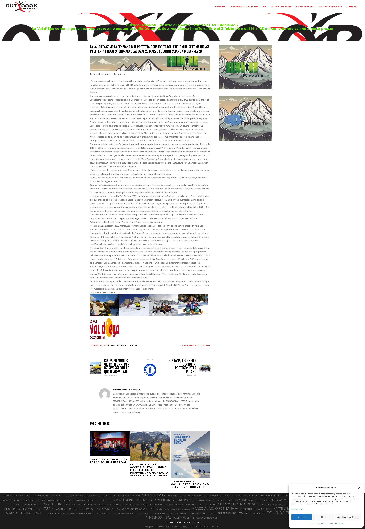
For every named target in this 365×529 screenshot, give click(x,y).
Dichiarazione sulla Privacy (332, 523)
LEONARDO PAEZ (122, 509)
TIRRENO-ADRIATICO (255, 513)
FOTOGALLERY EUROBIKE (80, 504)
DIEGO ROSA (213, 500)
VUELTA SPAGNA (193, 517)
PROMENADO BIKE (100, 514)
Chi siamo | (170, 522)
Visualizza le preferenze (348, 517)
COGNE (18, 500)
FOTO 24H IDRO (50, 504)
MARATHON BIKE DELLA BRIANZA (177, 509)
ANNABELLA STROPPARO (126, 496)
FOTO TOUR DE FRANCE (106, 505)
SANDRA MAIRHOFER (156, 514)
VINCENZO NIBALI (159, 517)
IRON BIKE (37, 509)
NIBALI (37, 513)
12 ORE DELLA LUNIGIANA (13, 496)
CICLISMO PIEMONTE (286, 495)
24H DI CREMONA (40, 496)
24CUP (28, 495)
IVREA (46, 508)
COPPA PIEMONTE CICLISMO (130, 500)
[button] (359, 487)
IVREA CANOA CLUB (62, 509)
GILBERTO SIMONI (192, 505)
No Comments (191, 346)
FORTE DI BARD (29, 505)
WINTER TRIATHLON (211, 518)
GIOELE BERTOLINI (208, 505)
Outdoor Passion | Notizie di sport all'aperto (166, 25)
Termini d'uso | (180, 522)
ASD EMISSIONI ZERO (157, 495)
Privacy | (190, 522)
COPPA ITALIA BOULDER (86, 500)
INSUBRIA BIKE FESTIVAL (18, 508)
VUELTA (177, 517)
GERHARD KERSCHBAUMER (154, 505)
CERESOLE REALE (246, 496)
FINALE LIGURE (15, 505)
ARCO (138, 496)
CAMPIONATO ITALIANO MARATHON (224, 496)
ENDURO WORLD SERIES (257, 500)
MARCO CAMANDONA (245, 509)
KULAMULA (77, 509)
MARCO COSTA (264, 509)
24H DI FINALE (54, 496)
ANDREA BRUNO (109, 496)
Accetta (301, 517)
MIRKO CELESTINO (19, 513)
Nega (323, 517)
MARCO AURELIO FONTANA (213, 508)
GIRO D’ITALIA (248, 504)
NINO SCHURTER (49, 513)
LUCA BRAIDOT (155, 508)
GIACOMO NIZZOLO (175, 505)
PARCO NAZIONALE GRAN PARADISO (75, 513)
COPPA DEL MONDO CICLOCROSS (61, 500)
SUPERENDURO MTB (230, 513)
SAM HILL (142, 514)
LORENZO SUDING (137, 509)
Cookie (196, 522)
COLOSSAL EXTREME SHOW (34, 500)
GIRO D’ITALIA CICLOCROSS (271, 505)
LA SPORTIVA (88, 509)
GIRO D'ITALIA (227, 504)
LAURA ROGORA (105, 508)
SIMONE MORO (173, 514)
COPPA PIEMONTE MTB (167, 500)
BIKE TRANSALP (192, 496)
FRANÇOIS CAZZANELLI (129, 504)
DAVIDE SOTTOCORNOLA (197, 500)
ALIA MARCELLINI (95, 496)
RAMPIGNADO (131, 514)
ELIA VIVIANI (238, 500)
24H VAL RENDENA (68, 496)
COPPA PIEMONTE (104, 500)
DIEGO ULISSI (225, 500)
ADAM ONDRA (82, 496)
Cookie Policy (314, 523)
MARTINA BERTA (284, 508)
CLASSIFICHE (7, 500)
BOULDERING (204, 496)
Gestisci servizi (297, 509)
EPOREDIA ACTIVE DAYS (280, 500)
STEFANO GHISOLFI (207, 513)
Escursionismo (222, 25)
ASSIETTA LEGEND (179, 496)
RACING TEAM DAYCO (117, 514)
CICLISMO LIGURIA (263, 495)
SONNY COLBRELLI (187, 514)
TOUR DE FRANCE (284, 513)
